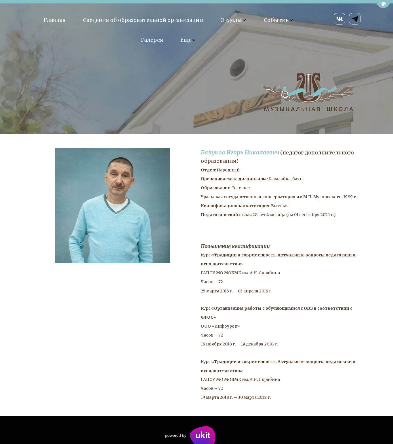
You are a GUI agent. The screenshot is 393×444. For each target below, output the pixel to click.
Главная (54, 20)
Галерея (152, 40)
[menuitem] (54, 20)
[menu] (168, 30)
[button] (233, 20)
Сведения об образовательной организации (143, 20)
